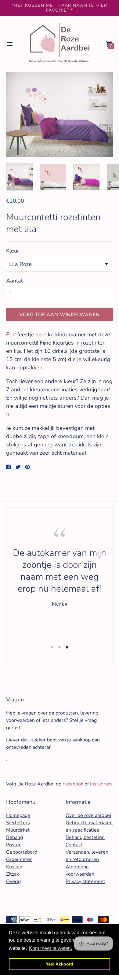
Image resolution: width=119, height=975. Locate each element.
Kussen (14, 866)
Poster (13, 844)
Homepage (18, 815)
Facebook (73, 784)
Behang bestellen (85, 837)
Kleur (12, 251)
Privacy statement (85, 881)
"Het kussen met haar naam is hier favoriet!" (59, 7)
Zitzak (12, 874)
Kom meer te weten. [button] (50, 948)
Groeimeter (19, 859)
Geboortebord (21, 852)
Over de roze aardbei (88, 815)
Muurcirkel (18, 830)
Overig (13, 881)
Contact (74, 844)
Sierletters (18, 822)
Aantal (14, 281)
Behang (14, 837)
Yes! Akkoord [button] (59, 964)
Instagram (101, 784)
